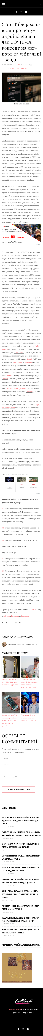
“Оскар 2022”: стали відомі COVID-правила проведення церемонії (10, 682)
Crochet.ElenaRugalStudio (16, 388)
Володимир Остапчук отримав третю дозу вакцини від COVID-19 (29, 717)
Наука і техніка (20, 68)
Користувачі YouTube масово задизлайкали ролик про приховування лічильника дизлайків (10, 720)
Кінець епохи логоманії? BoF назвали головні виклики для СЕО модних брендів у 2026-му (20, 894)
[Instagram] (21, 12)
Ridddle (30, 359)
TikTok (33, 610)
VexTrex (5, 379)
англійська (17, 362)
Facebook (25, 616)
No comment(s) (26, 65)
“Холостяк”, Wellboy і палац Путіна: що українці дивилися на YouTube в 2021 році (29, 683)
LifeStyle (6, 68)
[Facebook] (16, 12)
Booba (9, 375)
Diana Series (19, 353)
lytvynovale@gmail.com (23, 1012)
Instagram (15, 616)
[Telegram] (26, 12)
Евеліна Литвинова (22, 636)
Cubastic (29, 392)
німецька (28, 362)
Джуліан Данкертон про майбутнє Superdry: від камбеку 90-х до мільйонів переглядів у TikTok (21, 820)
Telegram (6, 616)
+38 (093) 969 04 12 (29, 1009)
